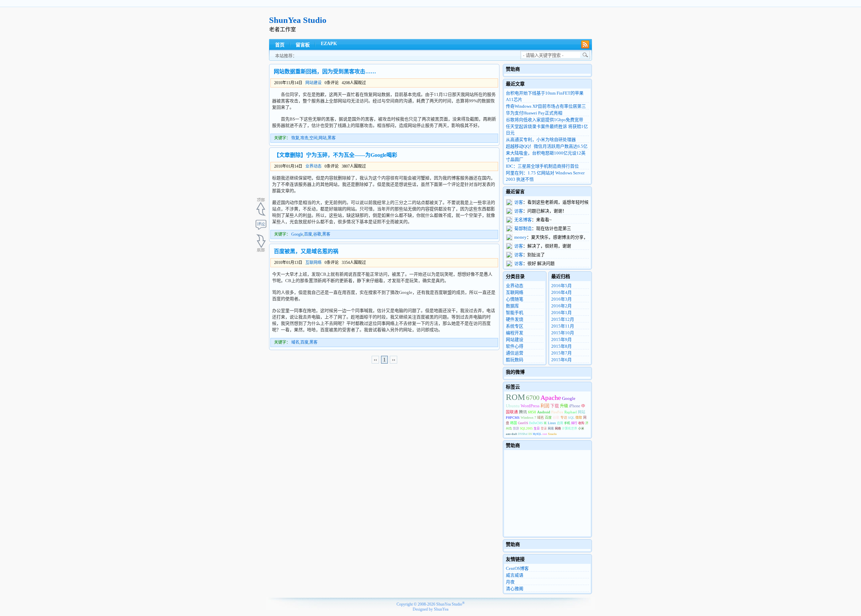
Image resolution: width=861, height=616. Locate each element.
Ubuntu (513, 405)
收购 (581, 423)
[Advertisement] (469, 23)
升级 (564, 406)
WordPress (530, 405)
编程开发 (514, 332)
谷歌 (317, 234)
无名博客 (523, 219)
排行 (574, 423)
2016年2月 (561, 305)
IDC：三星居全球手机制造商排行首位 (542, 166)
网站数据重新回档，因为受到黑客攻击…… (325, 71)
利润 (544, 405)
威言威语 (514, 575)
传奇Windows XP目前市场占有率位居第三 (546, 106)
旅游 (516, 428)
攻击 (304, 138)
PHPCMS (513, 417)
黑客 (332, 138)
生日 (537, 428)
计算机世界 (569, 428)
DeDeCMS (536, 423)
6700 (532, 397)
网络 (558, 428)
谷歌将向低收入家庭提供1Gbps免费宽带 (544, 119)
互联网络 (313, 262)
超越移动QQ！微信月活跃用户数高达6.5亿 (547, 146)
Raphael (570, 412)
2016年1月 (561, 312)
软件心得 (514, 346)
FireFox (557, 412)
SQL (571, 417)
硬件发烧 (514, 319)
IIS (530, 434)
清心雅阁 (514, 588)
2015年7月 (561, 352)
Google (297, 234)
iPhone (574, 406)
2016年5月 (561, 285)
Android (543, 412)
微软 (578, 417)
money (520, 237)
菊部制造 (523, 228)
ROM (515, 397)
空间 (313, 138)
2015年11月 (562, 326)
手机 (567, 423)
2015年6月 (561, 359)
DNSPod (522, 434)
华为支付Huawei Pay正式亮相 (534, 112)
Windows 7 (528, 417)
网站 (323, 138)
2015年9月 (561, 339)
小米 (581, 428)
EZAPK (329, 43)
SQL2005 (526, 428)
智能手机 (514, 312)
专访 (563, 417)
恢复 (295, 138)
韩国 (513, 423)
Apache (550, 397)
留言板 (303, 44)
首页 (280, 44)
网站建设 (313, 82)
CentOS (523, 423)
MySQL (537, 434)
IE (545, 423)
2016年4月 (561, 292)
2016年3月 (561, 299)
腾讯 (523, 412)
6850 (532, 412)
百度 (308, 234)
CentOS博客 (517, 568)
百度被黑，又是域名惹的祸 (306, 251)
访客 (518, 202)
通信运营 (514, 352)
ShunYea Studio (298, 20)
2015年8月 (561, 346)
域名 (295, 342)
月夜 (510, 581)
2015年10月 (562, 332)
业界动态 (313, 166)
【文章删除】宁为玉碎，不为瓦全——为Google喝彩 (335, 155)
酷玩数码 (514, 359)
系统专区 (514, 326)
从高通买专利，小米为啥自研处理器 (541, 139)
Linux (552, 423)
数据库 (512, 305)
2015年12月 (562, 319)
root (544, 434)
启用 (560, 423)
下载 (554, 406)
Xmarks (552, 434)
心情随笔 (514, 299)
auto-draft (511, 434)
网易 (551, 428)
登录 (544, 428)
